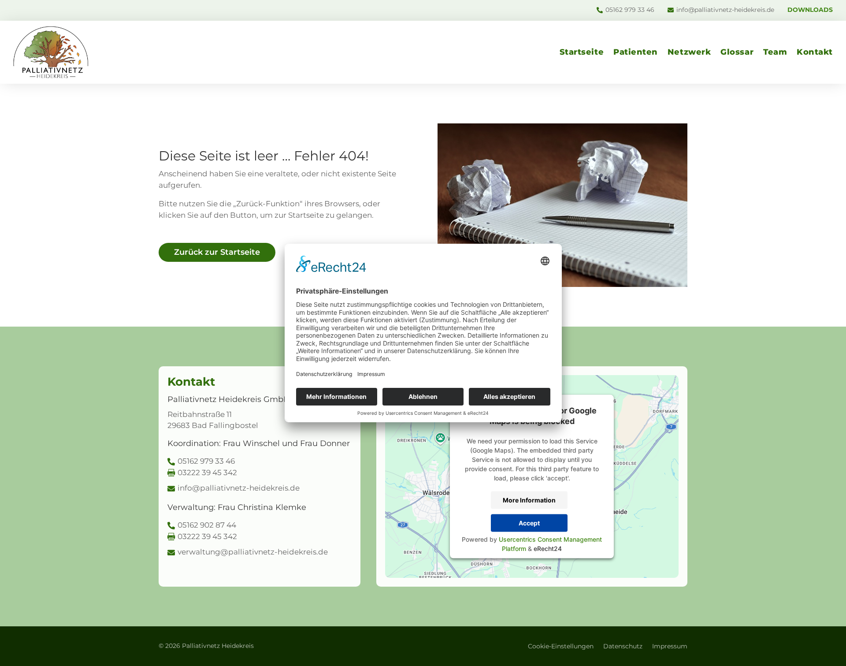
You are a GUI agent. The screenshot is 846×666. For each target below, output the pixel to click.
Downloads (810, 10)
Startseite (582, 52)
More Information (529, 500)
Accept (529, 523)
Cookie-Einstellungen (561, 646)
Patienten (635, 52)
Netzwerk (689, 52)
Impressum (669, 646)
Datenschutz (622, 646)
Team (775, 52)
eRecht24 (548, 548)
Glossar (736, 52)
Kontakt (815, 52)
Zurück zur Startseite (217, 252)
